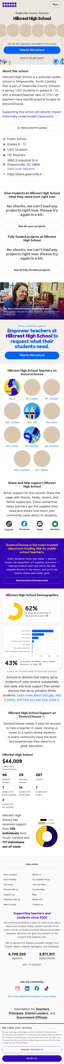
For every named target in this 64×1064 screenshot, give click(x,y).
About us (36, 874)
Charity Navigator (32, 946)
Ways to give (10, 904)
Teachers (42, 1009)
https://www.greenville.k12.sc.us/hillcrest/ (25, 174)
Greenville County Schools (32, 13)
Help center (32, 864)
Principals (16, 1013)
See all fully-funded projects (32, 270)
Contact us (37, 904)
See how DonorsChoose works (32, 580)
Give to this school (32, 50)
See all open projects (32, 226)
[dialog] (32, 1043)
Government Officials (32, 1017)
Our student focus (41, 879)
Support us (9, 894)
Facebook (24, 529)
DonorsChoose (9, 4)
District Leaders (36, 1013)
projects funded (47, 955)
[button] (9, 525)
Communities (38, 889)
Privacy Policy (21, 1042)
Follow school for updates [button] (34, 128)
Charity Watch (13, 946)
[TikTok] (46, 988)
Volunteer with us (12, 899)
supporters (17, 955)
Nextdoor (55, 529)
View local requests (21, 169)
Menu (55, 4)
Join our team (39, 884)
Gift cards (8, 884)
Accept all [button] (32, 1058)
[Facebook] (37, 988)
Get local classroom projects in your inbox (32, 996)
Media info (37, 899)
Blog (34, 894)
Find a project (10, 874)
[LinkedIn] (27, 988)
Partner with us (11, 889)
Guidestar (53, 946)
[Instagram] (17, 988)
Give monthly (10, 879)
